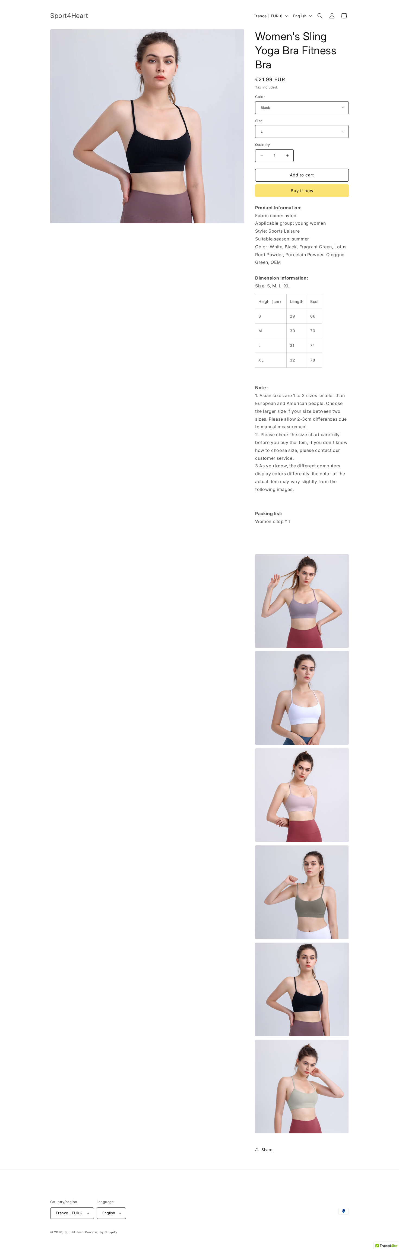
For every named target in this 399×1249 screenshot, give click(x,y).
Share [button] (267, 1149)
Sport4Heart (74, 1232)
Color (260, 96)
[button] (320, 16)
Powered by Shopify (101, 1232)
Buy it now (302, 190)
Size (259, 121)
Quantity (262, 144)
